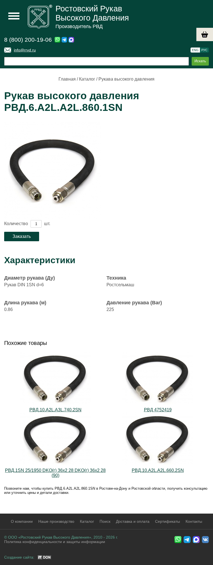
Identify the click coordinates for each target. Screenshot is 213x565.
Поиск (105, 521)
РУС (204, 50)
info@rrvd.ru (25, 50)
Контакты (194, 521)
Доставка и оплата (132, 521)
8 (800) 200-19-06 (28, 39)
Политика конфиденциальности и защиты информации (54, 541)
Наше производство (56, 521)
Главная (67, 79)
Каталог (87, 79)
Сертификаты (167, 521)
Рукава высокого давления (126, 79)
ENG (195, 50)
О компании (22, 521)
